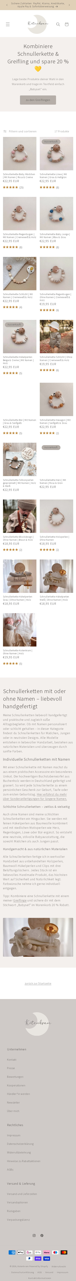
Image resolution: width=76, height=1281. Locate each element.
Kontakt (11, 1059)
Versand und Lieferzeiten (22, 1194)
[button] (8, 24)
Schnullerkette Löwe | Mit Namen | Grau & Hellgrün (53, 176)
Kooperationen (16, 1085)
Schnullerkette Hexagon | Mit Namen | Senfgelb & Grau (55, 422)
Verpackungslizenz (18, 1219)
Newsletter (13, 1102)
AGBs (10, 1169)
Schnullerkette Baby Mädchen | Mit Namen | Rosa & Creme (19, 176)
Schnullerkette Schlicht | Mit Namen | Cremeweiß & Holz (18, 296)
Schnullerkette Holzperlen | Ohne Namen (54, 538)
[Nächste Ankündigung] (69, 5)
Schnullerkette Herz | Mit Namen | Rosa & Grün (53, 482)
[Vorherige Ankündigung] (7, 5)
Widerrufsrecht (59, 1266)
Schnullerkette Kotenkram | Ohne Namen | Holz (17, 652)
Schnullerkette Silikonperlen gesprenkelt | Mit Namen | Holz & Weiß (19, 483)
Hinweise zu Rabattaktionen (23, 1161)
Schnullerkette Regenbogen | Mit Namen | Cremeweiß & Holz (19, 236)
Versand (49, 1272)
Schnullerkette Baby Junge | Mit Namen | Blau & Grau (55, 236)
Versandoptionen (17, 1202)
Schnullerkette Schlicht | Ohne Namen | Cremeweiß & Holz (56, 359)
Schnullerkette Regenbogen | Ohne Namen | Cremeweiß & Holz (55, 297)
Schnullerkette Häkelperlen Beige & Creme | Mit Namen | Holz (18, 360)
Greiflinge (20, 900)
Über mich (13, 1111)
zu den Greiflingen (38, 100)
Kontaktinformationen (39, 1278)
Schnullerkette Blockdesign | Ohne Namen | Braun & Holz (18, 538)
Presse (11, 1068)
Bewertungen (15, 1076)
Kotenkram (23, 1266)
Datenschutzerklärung (20, 1143)
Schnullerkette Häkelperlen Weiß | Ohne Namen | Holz (54, 598)
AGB (39, 1272)
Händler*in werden (18, 1094)
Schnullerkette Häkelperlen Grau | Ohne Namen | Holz (17, 598)
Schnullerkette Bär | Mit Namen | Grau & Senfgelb (19, 422)
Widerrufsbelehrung (19, 1152)
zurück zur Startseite (38, 983)
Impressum (14, 1135)
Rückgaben (14, 1211)
